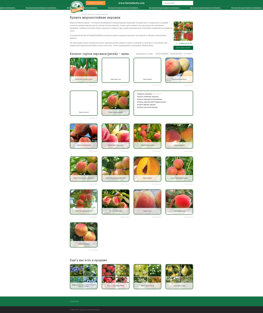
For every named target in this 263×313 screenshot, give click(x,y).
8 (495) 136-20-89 (185, 43)
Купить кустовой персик (147, 107)
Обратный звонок (183, 48)
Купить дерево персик (146, 104)
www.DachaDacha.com (131, 2)
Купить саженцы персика (148, 96)
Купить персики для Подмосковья (151, 102)
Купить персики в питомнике (149, 99)
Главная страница (95, 3)
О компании (74, 301)
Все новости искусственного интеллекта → (23, 8)
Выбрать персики (144, 94)
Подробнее (93, 85)
